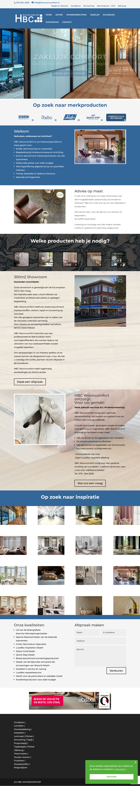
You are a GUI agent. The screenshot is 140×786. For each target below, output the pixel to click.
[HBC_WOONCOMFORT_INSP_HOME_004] (126, 554)
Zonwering (88, 6)
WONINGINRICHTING (76, 15)
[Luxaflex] (13, 554)
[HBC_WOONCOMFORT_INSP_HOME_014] (51, 554)
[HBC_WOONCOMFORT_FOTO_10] (51, 614)
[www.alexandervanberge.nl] (13, 614)
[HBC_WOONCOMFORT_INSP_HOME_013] (126, 524)
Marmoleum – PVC (106, 6)
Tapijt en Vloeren (59, 6)
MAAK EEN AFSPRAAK (70, 68)
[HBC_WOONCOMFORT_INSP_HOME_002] (89, 614)
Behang (122, 6)
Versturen (116, 670)
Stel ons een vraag (90, 483)
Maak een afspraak (30, 381)
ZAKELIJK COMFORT (70, 51)
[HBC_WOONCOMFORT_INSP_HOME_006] (51, 584)
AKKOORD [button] (111, 777)
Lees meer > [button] (121, 769)
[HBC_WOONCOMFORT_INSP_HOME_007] (126, 614)
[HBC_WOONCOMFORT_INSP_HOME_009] (51, 524)
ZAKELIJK (94, 15)
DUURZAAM (109, 15)
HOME (49, 15)
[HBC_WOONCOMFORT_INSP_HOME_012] (89, 524)
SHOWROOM (52, 22)
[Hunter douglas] (126, 584)
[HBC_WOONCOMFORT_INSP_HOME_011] (13, 524)
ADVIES (59, 15)
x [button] (135, 762)
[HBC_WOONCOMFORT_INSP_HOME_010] (89, 584)
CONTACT (67, 22)
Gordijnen (76, 6)
